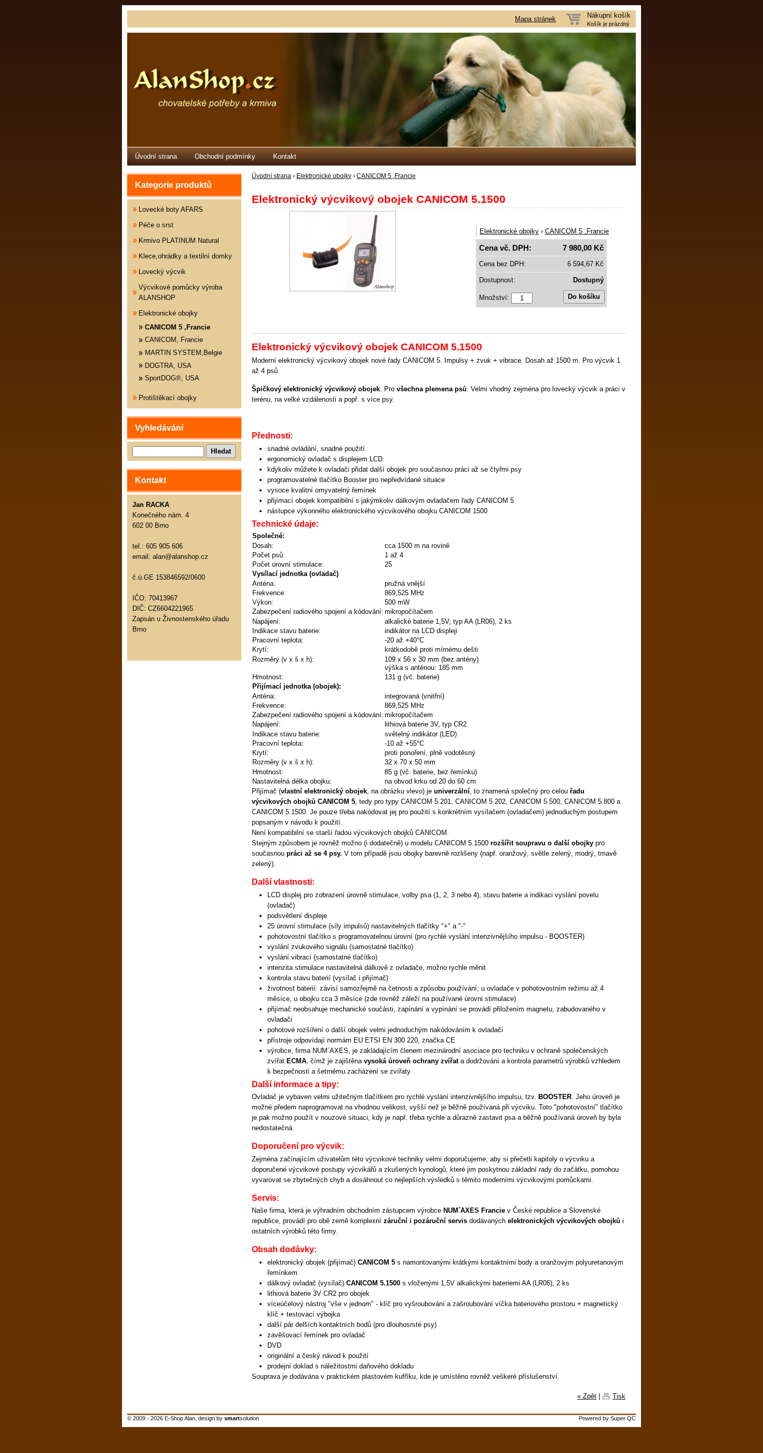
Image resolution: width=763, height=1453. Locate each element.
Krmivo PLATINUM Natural (179, 240)
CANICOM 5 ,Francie (386, 176)
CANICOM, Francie (174, 340)
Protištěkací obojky (168, 398)
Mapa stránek (535, 19)
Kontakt (284, 156)
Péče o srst (156, 225)
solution (241, 1418)
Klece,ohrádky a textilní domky (185, 256)
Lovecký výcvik (162, 272)
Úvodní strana (156, 156)
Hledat (221, 451)
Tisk (618, 1396)
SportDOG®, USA (172, 378)
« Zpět (586, 1396)
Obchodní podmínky (225, 156)
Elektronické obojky (323, 176)
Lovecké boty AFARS (171, 209)
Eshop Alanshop (381, 90)
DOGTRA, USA (168, 365)
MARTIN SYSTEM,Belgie (183, 353)
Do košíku (584, 296)
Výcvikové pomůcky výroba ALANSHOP (180, 292)
